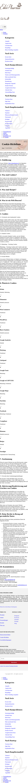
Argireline (7, 128)
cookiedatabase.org (22, 585)
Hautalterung (8, 81)
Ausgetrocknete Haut (10, 87)
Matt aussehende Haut (10, 77)
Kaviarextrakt (8, 121)
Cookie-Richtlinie (4, 637)
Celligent (7, 125)
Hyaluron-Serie (9, 61)
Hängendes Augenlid (10, 83)
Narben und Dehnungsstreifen (12, 75)
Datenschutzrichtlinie (5, 634)
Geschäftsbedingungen (5, 640)
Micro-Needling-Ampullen (11, 50)
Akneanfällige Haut (10, 92)
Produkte (2, 615)
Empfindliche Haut (9, 103)
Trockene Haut (8, 99)
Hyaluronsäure (8, 123)
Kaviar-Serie (8, 57)
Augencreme (8, 43)
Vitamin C (7, 110)
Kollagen (7, 119)
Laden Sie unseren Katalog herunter (9, 666)
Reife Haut (7, 72)
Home (3, 148)
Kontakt (2, 622)
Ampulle (7, 41)
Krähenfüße (8, 79)
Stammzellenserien (9, 59)
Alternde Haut (8, 90)
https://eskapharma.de (13, 163)
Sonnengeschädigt (9, 68)
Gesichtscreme (8, 45)
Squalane (7, 112)
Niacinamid (8, 117)
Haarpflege (7, 47)
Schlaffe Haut (8, 70)
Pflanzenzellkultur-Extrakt (11, 115)
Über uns (2, 625)
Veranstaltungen (4, 620)
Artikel (1, 617)
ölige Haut (7, 101)
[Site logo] (11, 11)
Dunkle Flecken (9, 85)
